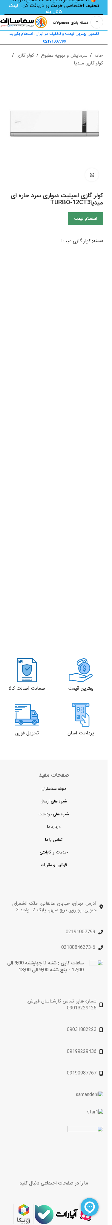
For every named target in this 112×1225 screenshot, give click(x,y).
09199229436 (81, 1051)
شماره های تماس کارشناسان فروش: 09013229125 (61, 1004)
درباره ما (54, 826)
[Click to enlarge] (92, 175)
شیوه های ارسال (54, 801)
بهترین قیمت (80, 688)
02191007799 (80, 932)
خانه (98, 55)
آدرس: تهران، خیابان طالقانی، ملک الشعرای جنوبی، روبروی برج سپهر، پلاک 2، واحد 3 (54, 907)
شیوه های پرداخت (54, 814)
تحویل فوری (27, 733)
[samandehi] (89, 1095)
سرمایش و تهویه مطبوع (64, 55)
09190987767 (81, 1073)
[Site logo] (23, 22)
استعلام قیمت (85, 219)
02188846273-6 (78, 947)
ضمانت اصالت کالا (27, 688)
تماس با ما (53, 839)
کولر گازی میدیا (88, 63)
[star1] (95, 1112)
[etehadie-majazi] (85, 1145)
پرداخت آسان (80, 733)
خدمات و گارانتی (54, 852)
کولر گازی (25, 55)
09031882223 (81, 1029)
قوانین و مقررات (54, 865)
